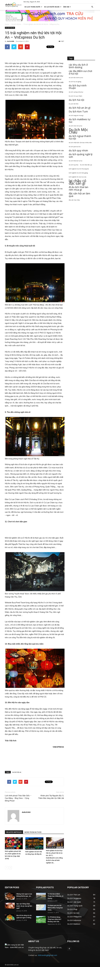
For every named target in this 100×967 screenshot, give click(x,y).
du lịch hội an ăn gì (79, 107)
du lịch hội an (16, 772)
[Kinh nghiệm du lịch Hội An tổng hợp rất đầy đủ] (34, 843)
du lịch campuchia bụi (76, 92)
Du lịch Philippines (74, 916)
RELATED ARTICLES (14, 832)
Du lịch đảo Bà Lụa (86, 165)
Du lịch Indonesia (74, 920)
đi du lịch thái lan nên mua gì (78, 188)
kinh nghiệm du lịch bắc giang (78, 173)
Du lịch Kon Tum (78, 111)
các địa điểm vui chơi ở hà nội (80, 72)
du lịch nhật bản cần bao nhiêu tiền (80, 142)
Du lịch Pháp (72, 909)
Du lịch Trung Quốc (75, 905)
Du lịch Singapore (74, 898)
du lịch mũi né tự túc (75, 126)
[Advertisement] (34, 55)
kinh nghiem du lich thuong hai (79, 169)
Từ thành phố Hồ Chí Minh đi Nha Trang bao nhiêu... (55, 908)
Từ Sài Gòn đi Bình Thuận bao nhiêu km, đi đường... (55, 896)
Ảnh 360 (66, 7)
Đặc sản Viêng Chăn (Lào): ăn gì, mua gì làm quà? (24, 906)
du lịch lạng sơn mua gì (76, 115)
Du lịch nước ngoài (52, 7)
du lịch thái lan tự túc (75, 161)
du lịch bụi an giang (75, 81)
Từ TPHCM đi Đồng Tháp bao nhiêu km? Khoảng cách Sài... (54, 919)
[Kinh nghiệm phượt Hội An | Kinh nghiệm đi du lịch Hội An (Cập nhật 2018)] (14, 843)
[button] (92, 7)
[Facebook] (69, 949)
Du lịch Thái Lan (73, 894)
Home (7, 24)
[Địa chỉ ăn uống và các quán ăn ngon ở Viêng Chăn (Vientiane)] (10, 917)
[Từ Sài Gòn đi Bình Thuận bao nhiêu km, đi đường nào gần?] (41, 896)
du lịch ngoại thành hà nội (80, 137)
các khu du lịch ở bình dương (78, 66)
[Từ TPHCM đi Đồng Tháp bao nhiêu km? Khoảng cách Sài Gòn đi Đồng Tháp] (41, 919)
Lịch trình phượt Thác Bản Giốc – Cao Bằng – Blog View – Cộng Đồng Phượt (18, 798)
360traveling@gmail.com (47, 955)
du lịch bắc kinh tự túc (76, 77)
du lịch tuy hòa (73, 165)
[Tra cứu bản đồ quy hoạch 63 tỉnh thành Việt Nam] (50, 15)
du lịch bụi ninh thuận (78, 86)
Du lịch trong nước (32, 7)
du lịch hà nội (76, 100)
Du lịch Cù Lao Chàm (75, 96)
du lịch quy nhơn (78, 150)
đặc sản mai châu (74, 200)
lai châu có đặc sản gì (77, 182)
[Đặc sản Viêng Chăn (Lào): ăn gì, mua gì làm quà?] (10, 906)
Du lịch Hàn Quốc (74, 902)
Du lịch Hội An (16, 24)
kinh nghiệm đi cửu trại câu (77, 177)
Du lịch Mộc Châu (78, 131)
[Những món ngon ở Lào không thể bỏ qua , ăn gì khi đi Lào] (10, 896)
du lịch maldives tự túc (79, 120)
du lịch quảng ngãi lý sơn (80, 155)
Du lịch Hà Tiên (73, 104)
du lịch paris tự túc (75, 146)
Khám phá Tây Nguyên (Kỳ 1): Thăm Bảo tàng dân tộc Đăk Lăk (51, 797)
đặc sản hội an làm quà (79, 194)
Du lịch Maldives (73, 924)
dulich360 (10, 41)
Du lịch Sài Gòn (73, 913)
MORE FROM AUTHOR (33, 832)
